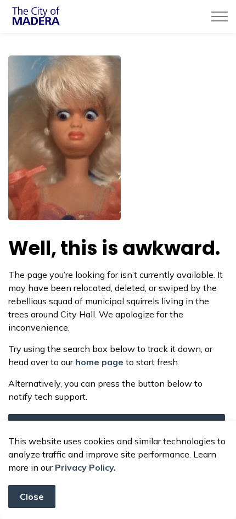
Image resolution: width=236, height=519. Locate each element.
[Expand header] (219, 16)
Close (32, 496)
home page (99, 361)
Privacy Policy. (85, 467)
